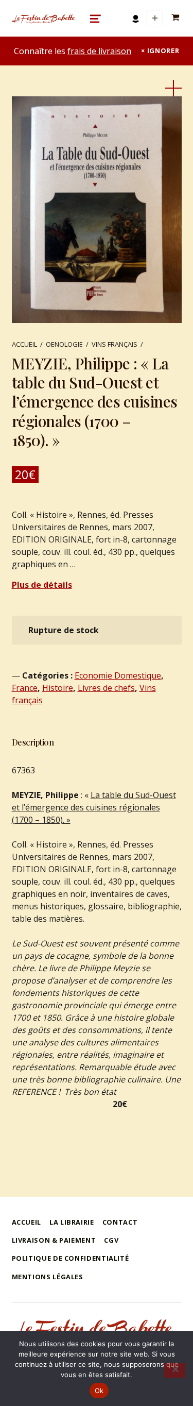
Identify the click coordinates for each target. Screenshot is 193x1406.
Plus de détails (42, 584)
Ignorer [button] (163, 50)
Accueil (24, 344)
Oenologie (64, 344)
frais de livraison (99, 51)
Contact (119, 1222)
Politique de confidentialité (70, 1258)
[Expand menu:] (155, 18)
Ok (99, 1390)
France (25, 687)
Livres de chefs (106, 687)
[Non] (174, 1370)
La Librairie (71, 1222)
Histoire (57, 687)
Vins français (114, 344)
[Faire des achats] (176, 18)
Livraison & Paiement (54, 1240)
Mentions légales (47, 1276)
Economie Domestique (118, 675)
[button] (173, 88)
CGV (111, 1240)
